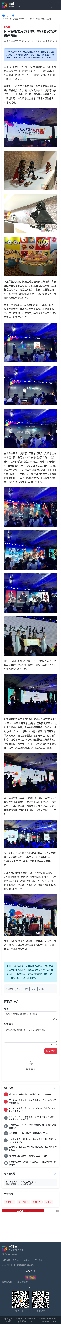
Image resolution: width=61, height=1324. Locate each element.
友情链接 (38, 1259)
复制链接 (43, 989)
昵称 (6, 1008)
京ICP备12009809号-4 (47, 1318)
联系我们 (27, 1259)
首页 (4, 15)
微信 (19, 989)
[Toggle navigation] (55, 5)
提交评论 (50, 1051)
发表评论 (8, 1024)
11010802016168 (48, 1321)
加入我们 (17, 1259)
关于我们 (6, 1259)
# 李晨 (48, 1202)
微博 (26, 989)
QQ (33, 989)
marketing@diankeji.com (22, 1265)
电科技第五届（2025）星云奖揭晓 (21, 1182)
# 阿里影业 (23, 1202)
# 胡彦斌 (36, 1202)
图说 (11, 15)
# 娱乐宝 (9, 1202)
